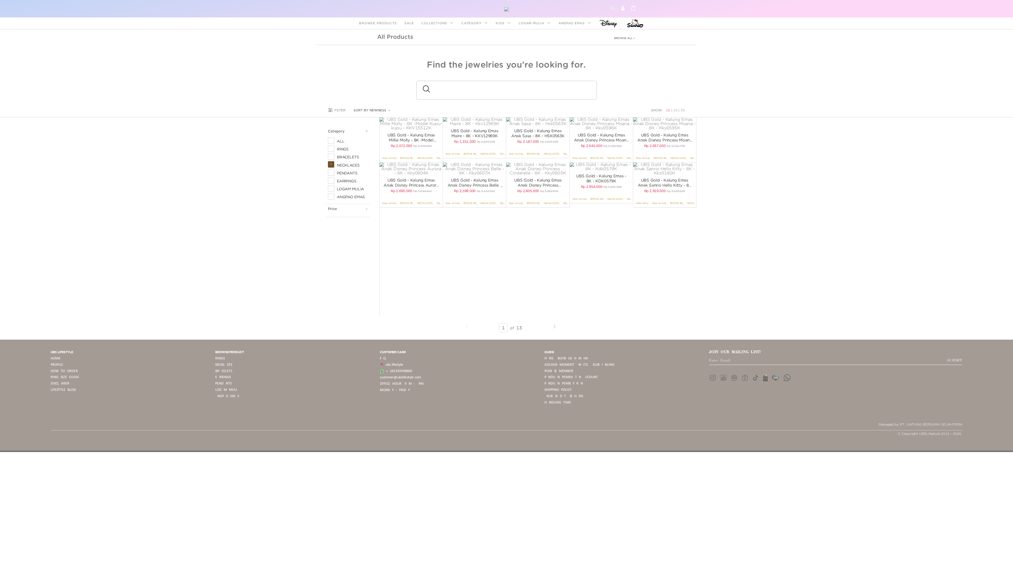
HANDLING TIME (557, 403)
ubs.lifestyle (393, 365)
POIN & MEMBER (558, 371)
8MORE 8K (406, 157)
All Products (395, 36)
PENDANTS (223, 384)
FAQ (383, 358)
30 (683, 110)
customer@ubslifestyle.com (400, 377)
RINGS (220, 358)
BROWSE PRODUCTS (378, 23)
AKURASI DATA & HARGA (564, 396)
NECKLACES (424, 157)
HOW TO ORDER (64, 371)
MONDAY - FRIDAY (395, 390)
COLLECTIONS (434, 23)
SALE (409, 23)
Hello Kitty (642, 203)
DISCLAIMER (60, 384)
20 (675, 110)
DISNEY (606, 23)
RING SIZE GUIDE (65, 377)
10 (668, 110)
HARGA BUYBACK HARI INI (566, 358)
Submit (954, 360)
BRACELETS (223, 371)
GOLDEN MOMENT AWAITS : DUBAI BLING (579, 365)
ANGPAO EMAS (572, 23)
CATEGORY (472, 23)
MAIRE (504, 153)
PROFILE (57, 365)
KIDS (501, 23)
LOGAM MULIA (532, 23)
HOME (55, 358)
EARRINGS (223, 377)
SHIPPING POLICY (558, 390)
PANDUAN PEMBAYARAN (563, 384)
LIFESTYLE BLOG (63, 390)
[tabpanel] (411, 123)
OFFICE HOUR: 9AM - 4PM (402, 384)
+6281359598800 (398, 371)
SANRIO (634, 23)
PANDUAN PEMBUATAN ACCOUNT (571, 377)
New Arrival (389, 157)
